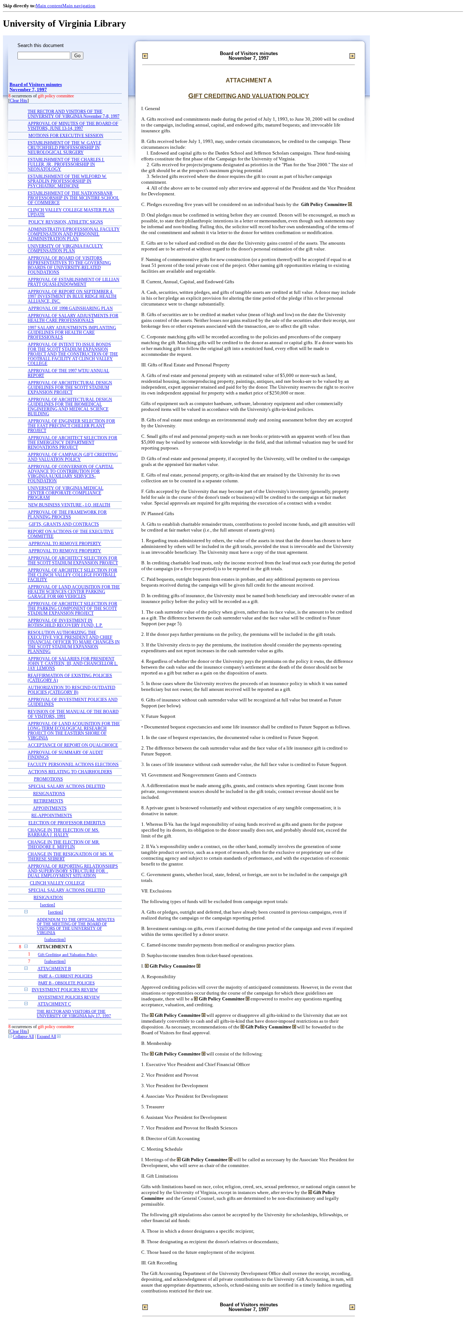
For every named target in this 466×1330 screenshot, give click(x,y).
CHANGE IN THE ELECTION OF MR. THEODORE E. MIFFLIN (64, 844)
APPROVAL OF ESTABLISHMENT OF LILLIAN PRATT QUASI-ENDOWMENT (73, 282)
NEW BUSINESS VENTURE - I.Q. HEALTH (69, 505)
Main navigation (78, 5)
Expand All (46, 1036)
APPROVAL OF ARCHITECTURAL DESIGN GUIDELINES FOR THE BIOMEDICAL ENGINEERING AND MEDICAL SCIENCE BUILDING (70, 406)
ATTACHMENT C (54, 1004)
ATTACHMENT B (54, 969)
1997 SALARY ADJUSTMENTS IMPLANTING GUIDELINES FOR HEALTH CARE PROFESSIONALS (72, 333)
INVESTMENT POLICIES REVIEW (65, 990)
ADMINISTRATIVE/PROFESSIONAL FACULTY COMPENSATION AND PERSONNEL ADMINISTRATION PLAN (74, 234)
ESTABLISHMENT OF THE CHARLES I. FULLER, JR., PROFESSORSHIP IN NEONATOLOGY (66, 165)
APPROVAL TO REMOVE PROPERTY (64, 543)
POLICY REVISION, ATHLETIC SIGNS (65, 222)
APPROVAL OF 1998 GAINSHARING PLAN (70, 308)
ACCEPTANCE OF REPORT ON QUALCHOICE (73, 745)
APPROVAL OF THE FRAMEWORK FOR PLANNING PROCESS (67, 515)
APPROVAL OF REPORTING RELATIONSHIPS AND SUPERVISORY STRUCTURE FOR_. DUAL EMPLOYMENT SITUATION (73, 871)
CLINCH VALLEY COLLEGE (57, 883)
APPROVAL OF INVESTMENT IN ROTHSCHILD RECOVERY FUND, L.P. (65, 623)
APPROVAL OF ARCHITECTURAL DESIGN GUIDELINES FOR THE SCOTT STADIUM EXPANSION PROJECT (70, 388)
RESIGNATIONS (49, 794)
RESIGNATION (48, 897)
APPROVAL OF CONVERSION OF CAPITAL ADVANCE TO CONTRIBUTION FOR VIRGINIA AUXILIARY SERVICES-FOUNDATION (71, 473)
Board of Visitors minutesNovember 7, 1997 (35, 87)
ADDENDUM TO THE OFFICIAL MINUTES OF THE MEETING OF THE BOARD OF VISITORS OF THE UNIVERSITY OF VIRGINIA (76, 926)
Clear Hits (18, 100)
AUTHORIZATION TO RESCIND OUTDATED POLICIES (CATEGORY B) (71, 690)
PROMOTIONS (48, 779)
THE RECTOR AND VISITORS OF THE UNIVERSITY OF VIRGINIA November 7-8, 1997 (73, 114)
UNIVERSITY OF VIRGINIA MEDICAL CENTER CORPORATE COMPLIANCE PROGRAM (65, 493)
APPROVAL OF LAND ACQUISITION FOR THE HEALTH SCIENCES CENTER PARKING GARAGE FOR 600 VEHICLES (74, 592)
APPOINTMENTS (50, 808)
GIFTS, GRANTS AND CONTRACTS (64, 524)
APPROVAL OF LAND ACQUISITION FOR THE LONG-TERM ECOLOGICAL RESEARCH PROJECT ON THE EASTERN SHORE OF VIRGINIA (74, 731)
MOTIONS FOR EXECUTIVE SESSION (65, 135)
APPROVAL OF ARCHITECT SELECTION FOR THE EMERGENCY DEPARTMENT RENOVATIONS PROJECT (72, 443)
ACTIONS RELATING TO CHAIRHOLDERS (70, 772)
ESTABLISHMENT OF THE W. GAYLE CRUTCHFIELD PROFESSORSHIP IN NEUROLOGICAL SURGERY (64, 148)
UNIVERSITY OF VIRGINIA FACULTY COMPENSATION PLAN (65, 248)
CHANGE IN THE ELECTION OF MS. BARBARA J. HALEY (63, 832)
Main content (49, 5)
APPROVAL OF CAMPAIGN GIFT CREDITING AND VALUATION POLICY (73, 457)
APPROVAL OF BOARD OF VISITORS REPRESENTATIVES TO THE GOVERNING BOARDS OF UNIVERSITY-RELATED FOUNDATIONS (69, 265)
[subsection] (55, 939)
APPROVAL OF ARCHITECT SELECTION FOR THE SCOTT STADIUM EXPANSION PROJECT (73, 560)
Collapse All (23, 1036)
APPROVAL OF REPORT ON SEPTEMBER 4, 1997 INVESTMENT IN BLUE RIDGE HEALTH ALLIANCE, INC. (72, 296)
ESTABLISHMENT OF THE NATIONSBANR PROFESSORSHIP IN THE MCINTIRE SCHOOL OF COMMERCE (73, 198)
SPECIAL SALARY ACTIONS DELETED (66, 786)
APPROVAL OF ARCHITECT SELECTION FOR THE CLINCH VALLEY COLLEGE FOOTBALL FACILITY (72, 575)
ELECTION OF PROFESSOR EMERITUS (67, 823)
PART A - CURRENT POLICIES (65, 976)
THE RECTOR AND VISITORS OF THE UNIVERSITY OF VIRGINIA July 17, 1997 (74, 1013)
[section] (47, 905)
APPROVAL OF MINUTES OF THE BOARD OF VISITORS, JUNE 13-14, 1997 (73, 126)
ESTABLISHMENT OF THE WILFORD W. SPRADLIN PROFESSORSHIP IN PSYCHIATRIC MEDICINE (67, 181)
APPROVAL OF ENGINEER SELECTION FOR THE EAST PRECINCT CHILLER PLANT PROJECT (71, 426)
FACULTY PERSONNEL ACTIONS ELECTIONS (73, 764)
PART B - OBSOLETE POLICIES (66, 983)
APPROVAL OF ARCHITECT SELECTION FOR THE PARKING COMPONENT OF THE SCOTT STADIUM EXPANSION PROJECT (72, 609)
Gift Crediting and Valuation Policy (67, 954)
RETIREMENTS (48, 801)
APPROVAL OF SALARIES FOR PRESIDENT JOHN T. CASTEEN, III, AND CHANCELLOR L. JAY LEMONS (73, 664)
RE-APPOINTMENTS (51, 815)
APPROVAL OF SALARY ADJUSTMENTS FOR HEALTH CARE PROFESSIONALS (73, 318)
